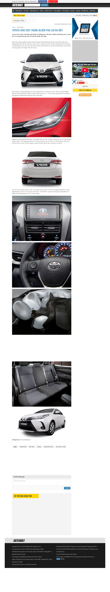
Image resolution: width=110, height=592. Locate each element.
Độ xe (41, 10)
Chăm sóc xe (48, 10)
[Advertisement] (41, 348)
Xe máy (72, 10)
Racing (78, 10)
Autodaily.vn (43, 1)
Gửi (67, 488)
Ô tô (22, 20)
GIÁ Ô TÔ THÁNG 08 (85, 90)
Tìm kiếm (44, 5)
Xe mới (16, 20)
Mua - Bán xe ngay (19, 15)
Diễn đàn (92, 10)
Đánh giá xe (19, 10)
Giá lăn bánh (85, 95)
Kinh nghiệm (57, 10)
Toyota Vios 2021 (48, 446)
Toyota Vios (23, 446)
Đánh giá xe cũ (34, 10)
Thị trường (65, 10)
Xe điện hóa (84, 10)
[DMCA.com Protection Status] (60, 558)
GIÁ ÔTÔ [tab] (85, 86)
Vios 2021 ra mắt (60, 446)
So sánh (26, 10)
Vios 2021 (31, 446)
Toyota (39, 446)
